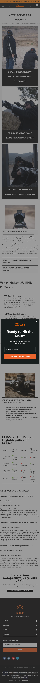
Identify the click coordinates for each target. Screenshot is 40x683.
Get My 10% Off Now (20, 356)
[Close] (36, 321)
